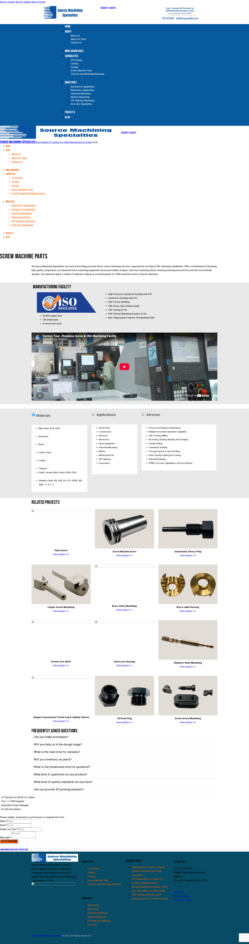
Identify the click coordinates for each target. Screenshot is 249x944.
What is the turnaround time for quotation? (62, 767)
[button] (124, 737)
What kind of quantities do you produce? (60, 774)
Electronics (93, 909)
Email (3, 825)
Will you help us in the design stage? (58, 744)
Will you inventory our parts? (53, 759)
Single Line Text (9, 829)
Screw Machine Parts (98, 880)
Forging (91, 876)
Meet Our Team (181, 896)
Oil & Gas (92, 924)
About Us (178, 892)
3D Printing (93, 868)
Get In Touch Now (9, 841)
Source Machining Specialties (46, 935)
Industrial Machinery (97, 913)
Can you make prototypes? (51, 737)
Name (3, 821)
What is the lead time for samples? (57, 752)
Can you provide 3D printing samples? (59, 789)
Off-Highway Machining (99, 921)
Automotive (93, 905)
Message (5, 837)
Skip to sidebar (23, 2)
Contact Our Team (183, 900)
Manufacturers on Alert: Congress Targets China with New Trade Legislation (148, 871)
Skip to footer (38, 2)
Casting (91, 872)
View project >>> (61, 554)
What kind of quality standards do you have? (63, 782)
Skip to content (7, 2)
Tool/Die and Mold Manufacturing (104, 884)
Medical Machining (96, 917)
